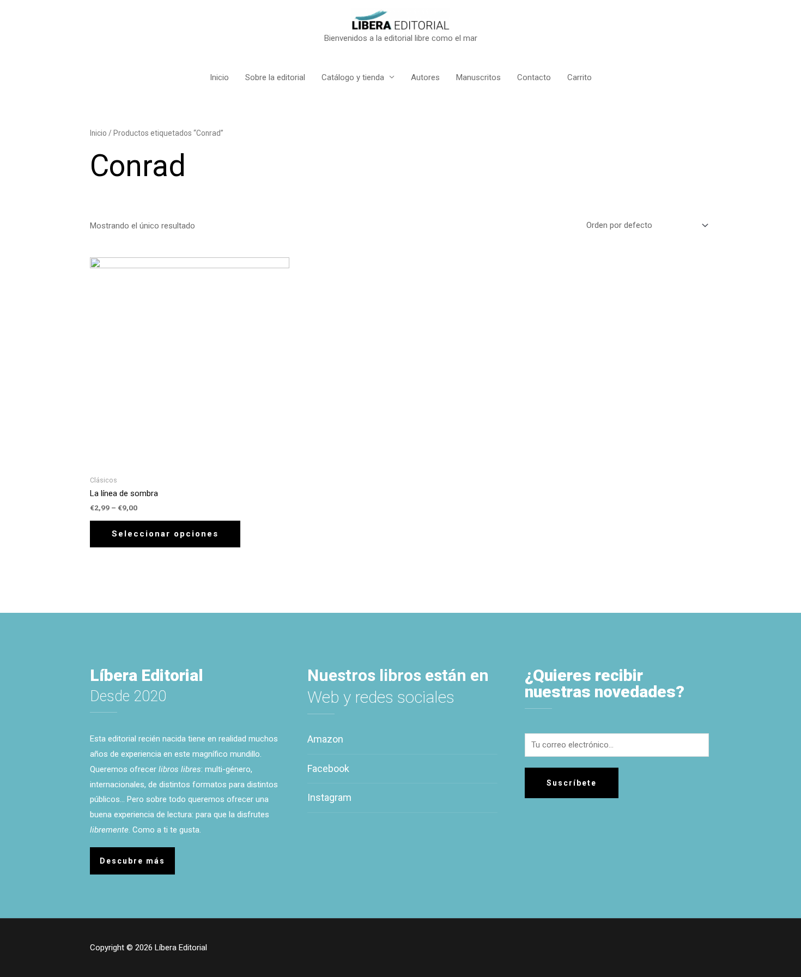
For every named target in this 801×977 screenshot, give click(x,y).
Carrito (579, 77)
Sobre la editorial (275, 77)
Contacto (534, 77)
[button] (132, 861)
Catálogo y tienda (352, 77)
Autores (425, 77)
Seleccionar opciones (165, 534)
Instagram (329, 797)
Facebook (328, 768)
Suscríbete (572, 783)
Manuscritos (478, 77)
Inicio (219, 77)
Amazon (325, 739)
